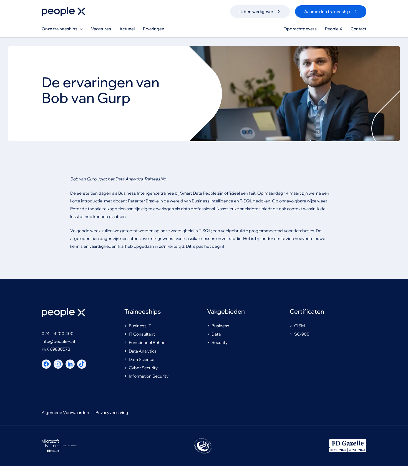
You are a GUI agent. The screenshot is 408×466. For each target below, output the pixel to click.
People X (333, 28)
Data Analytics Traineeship (140, 179)
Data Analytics (143, 351)
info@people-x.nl (58, 341)
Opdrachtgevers (300, 28)
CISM (299, 325)
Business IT (140, 325)
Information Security (148, 376)
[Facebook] (46, 364)
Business (220, 325)
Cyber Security (143, 367)
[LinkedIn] (70, 364)
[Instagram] (58, 364)
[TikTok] (81, 364)
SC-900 (301, 334)
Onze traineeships (59, 28)
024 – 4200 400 (58, 333)
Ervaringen (153, 28)
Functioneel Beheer (148, 342)
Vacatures (101, 28)
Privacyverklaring (111, 412)
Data (216, 334)
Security (219, 342)
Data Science (141, 359)
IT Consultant (142, 334)
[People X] (63, 11)
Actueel (127, 28)
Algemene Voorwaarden (65, 412)
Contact (358, 28)
